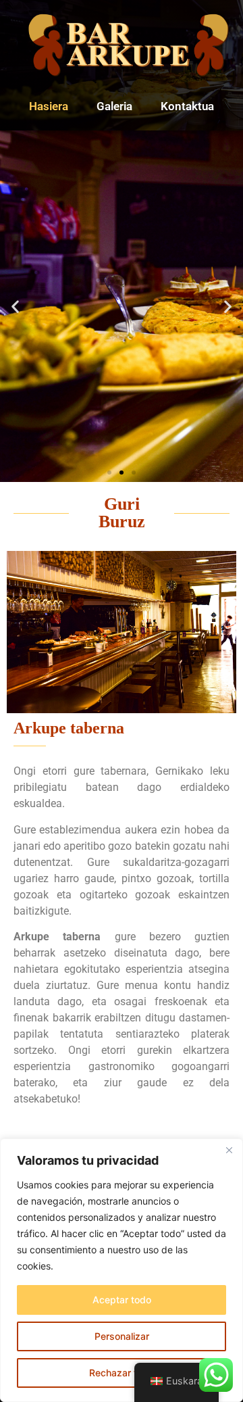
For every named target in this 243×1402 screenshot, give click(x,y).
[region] (121, 1270)
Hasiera (48, 106)
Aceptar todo (121, 1299)
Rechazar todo (121, 1372)
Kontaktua (187, 106)
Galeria (114, 106)
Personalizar (121, 1336)
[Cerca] (229, 1150)
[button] (15, 306)
